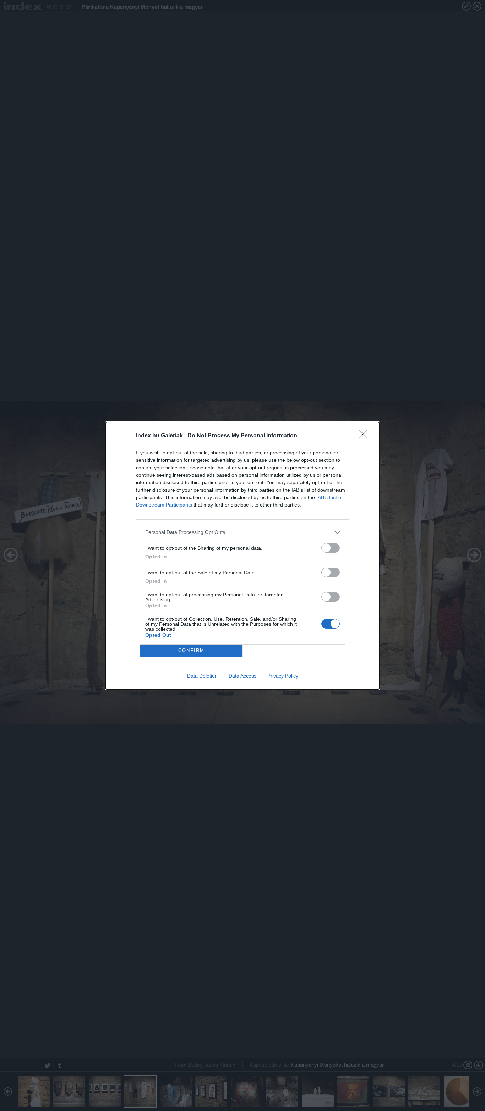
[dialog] (242, 555)
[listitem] (242, 532)
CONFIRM (191, 650)
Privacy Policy (282, 676)
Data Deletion (202, 676)
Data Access (242, 676)
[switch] (330, 548)
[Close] (365, 436)
